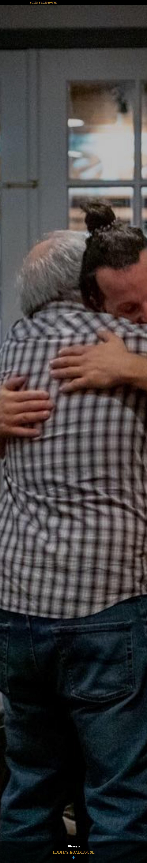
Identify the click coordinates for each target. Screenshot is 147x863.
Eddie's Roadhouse (43, 2)
